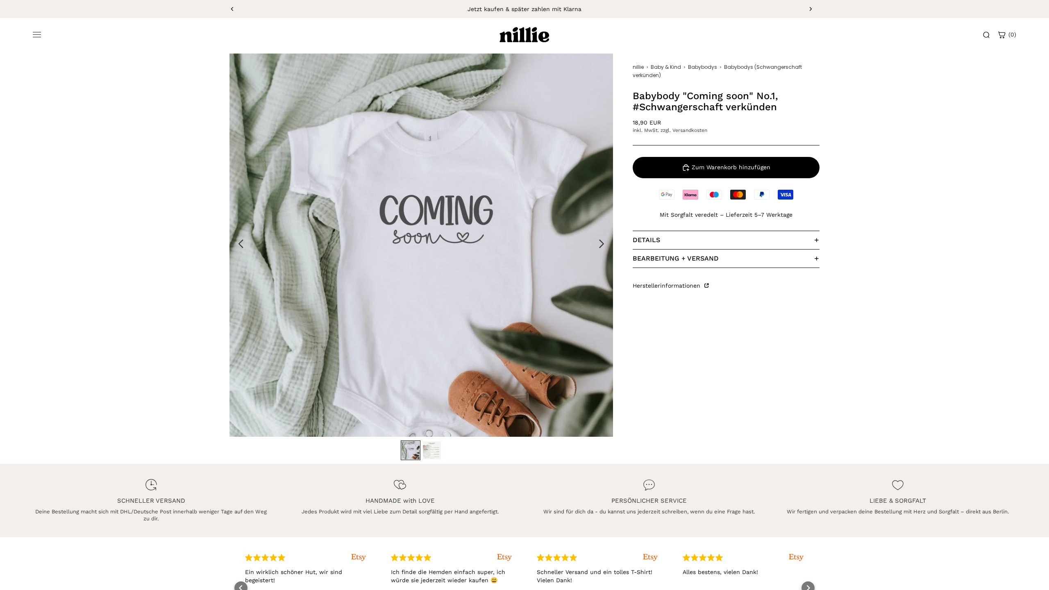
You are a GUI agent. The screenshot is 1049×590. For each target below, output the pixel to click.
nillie (638, 67)
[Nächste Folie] (811, 9)
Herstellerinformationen (667, 285)
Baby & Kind (666, 67)
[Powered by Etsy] (233, 557)
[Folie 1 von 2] (411, 450)
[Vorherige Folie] (232, 9)
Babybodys (702, 67)
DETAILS (646, 240)
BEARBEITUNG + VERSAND (676, 258)
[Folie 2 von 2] (432, 450)
